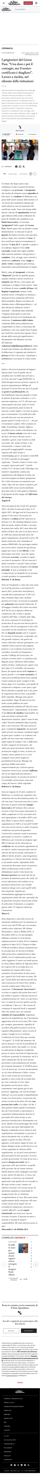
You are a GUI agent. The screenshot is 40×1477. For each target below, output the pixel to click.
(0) (26, 1279)
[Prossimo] (35, 1264)
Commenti (8, 166)
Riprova (20, 1382)
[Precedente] (4, 1264)
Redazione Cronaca (13, 1279)
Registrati (28, 1331)
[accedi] (36, 3)
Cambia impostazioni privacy (14, 1406)
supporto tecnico (11, 1375)
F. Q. (4, 86)
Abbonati (28, 3)
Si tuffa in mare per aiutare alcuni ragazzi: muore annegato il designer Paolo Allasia (12, 1259)
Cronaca (7, 48)
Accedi (11, 1331)
